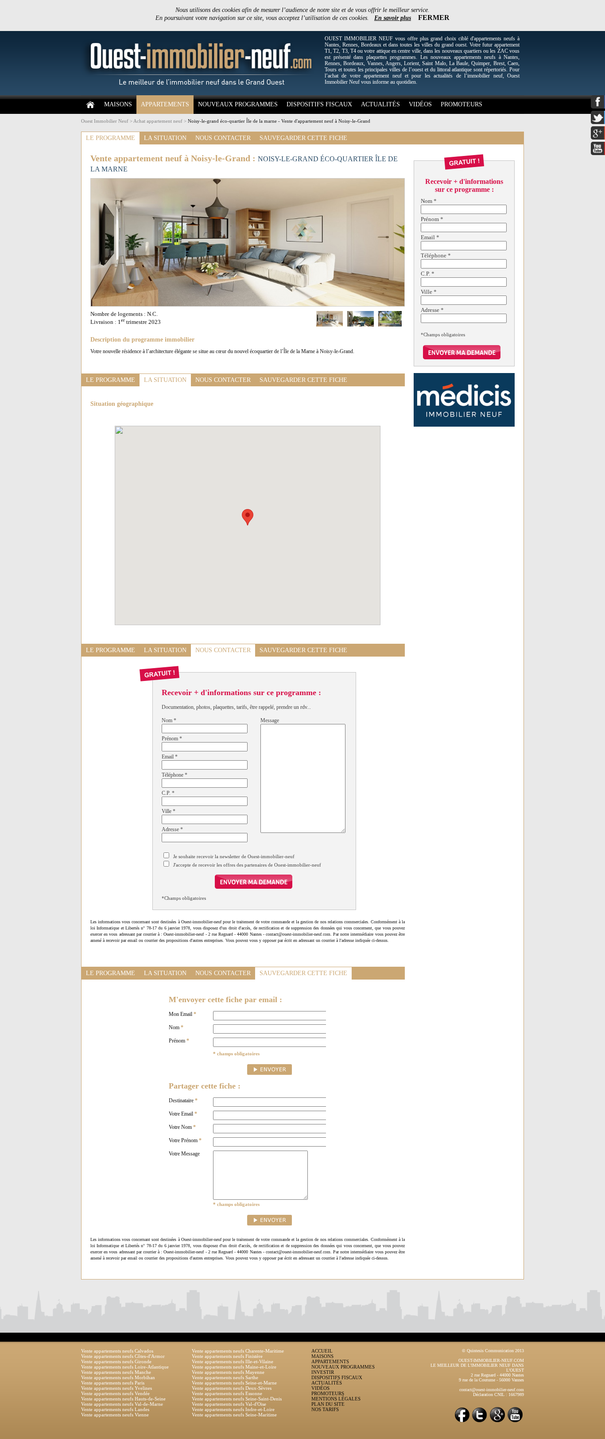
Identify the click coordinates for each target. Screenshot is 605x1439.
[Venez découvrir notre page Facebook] (462, 1421)
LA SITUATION (165, 138)
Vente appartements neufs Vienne (115, 1414)
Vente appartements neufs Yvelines (116, 1388)
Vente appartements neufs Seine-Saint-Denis (237, 1398)
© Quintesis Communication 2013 (493, 1350)
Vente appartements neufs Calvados (117, 1350)
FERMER (434, 17)
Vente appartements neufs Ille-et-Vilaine (232, 1361)
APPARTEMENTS (165, 104)
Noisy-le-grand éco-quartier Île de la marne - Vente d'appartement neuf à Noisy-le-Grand (279, 121)
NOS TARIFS (325, 1409)
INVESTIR (322, 1372)
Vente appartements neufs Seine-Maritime (234, 1414)
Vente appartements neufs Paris (112, 1382)
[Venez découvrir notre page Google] (497, 1421)
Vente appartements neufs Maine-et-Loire (234, 1366)
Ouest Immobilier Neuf (104, 121)
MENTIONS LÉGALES (336, 1398)
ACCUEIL (322, 1350)
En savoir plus (392, 18)
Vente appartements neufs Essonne (227, 1393)
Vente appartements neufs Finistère (227, 1356)
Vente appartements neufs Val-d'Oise (229, 1404)
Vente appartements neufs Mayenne (228, 1372)
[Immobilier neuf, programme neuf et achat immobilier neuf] (200, 93)
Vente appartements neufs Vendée (115, 1393)
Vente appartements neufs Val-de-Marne (122, 1404)
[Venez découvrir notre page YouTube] (515, 1421)
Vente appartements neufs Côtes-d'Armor (123, 1356)
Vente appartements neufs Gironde (116, 1361)
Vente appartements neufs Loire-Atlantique (125, 1366)
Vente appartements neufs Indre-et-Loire (233, 1409)
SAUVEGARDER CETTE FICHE (303, 138)
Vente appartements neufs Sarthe (225, 1377)
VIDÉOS (420, 104)
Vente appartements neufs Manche (116, 1372)
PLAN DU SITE (328, 1404)
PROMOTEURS (461, 104)
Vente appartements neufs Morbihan (118, 1377)
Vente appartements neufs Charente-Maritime (238, 1350)
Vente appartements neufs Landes (115, 1409)
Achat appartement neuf (157, 121)
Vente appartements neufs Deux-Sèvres (231, 1388)
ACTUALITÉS (380, 104)
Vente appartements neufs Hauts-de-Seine (123, 1398)
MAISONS (118, 104)
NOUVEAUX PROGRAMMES (238, 104)
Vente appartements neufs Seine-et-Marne (234, 1382)
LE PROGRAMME (110, 138)
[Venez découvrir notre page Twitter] (480, 1421)
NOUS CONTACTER (223, 138)
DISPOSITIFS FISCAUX (319, 104)
